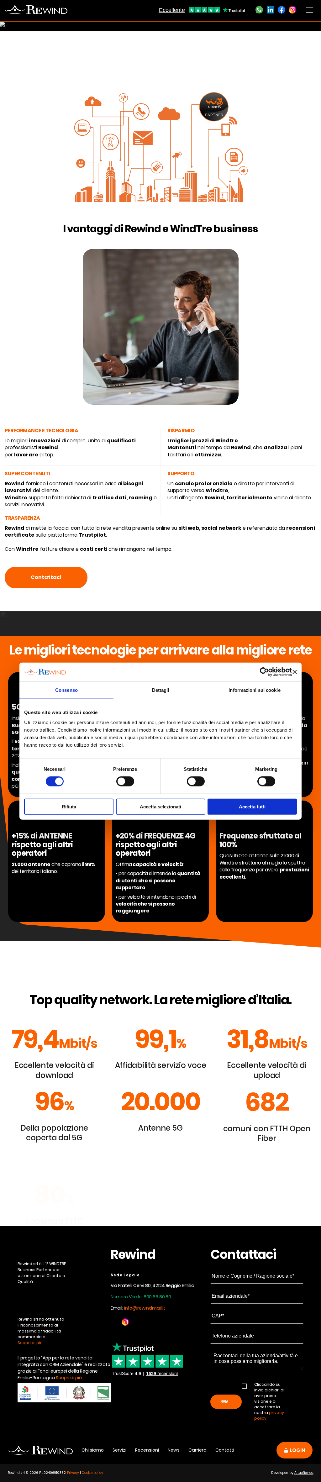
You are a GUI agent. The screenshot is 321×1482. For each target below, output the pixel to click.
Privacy (73, 1472)
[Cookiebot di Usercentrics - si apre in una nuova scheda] (264, 672)
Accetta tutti (252, 806)
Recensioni (147, 1450)
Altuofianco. (303, 1472)
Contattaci (46, 577)
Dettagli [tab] (160, 690)
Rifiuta (69, 806)
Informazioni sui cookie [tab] (254, 690)
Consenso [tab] (66, 690)
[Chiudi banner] (294, 672)
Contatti (224, 1450)
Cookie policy (92, 1472)
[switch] (125, 781)
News (174, 1450)
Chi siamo (93, 1450)
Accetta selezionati (160, 806)
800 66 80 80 (157, 1297)
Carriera (197, 1450)
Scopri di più (30, 1342)
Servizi (119, 1450)
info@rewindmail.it (144, 1308)
